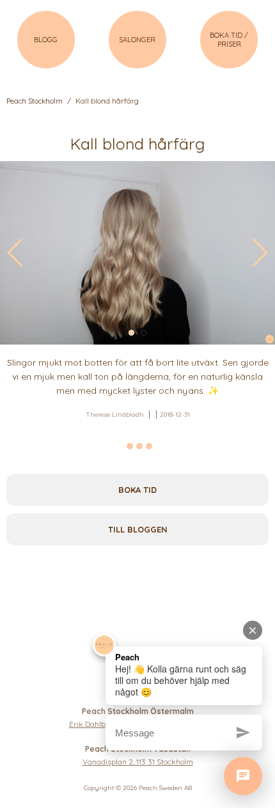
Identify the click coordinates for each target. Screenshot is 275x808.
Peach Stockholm (34, 101)
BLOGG (46, 39)
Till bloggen (138, 529)
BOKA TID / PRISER (229, 40)
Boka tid (137, 490)
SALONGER (137, 39)
